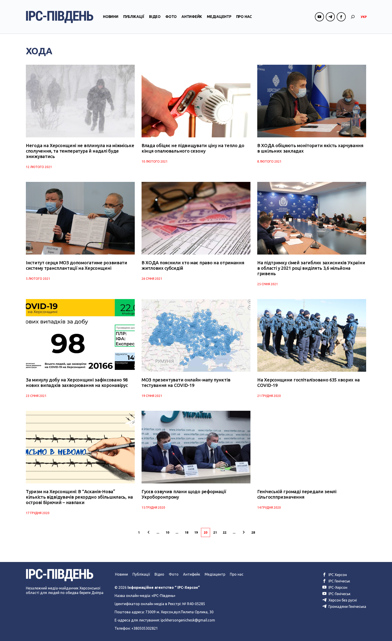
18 (186, 532)
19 (196, 532)
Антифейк (191, 17)
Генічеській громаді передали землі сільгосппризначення (296, 494)
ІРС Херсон (337, 575)
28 (253, 532)
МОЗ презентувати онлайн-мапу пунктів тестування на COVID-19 (186, 382)
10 (167, 532)
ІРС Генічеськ (339, 581)
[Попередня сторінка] (148, 532)
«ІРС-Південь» (163, 596)
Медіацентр (219, 17)
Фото (171, 17)
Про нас (244, 17)
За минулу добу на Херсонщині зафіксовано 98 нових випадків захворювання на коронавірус (77, 382)
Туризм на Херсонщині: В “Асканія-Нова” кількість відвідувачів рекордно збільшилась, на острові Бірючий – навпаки (79, 497)
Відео (155, 17)
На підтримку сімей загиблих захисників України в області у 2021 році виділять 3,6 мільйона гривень (311, 268)
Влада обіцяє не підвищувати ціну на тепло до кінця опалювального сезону (193, 148)
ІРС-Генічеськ (339, 594)
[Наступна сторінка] (243, 532)
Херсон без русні (342, 600)
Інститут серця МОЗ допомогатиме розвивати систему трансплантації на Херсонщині (76, 265)
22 (224, 532)
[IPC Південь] (59, 17)
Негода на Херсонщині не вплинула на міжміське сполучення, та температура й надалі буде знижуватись (80, 151)
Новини (110, 17)
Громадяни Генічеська (347, 606)
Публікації (134, 17)
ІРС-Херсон (337, 587)
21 (215, 532)
